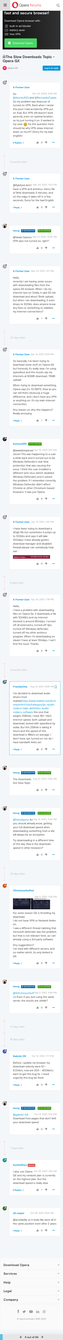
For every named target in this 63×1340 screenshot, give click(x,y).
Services (10, 1273)
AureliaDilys (20, 1164)
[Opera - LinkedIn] (37, 1312)
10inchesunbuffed (23, 890)
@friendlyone (21, 819)
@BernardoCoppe (46, 97)
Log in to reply (51, 68)
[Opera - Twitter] (24, 1312)
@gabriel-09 (20, 1114)
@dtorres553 (21, 97)
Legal (8, 1291)
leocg (16, 230)
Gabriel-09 (19, 1056)
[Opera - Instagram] (44, 1312)
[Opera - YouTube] (30, 1312)
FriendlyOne (20, 686)
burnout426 (20, 443)
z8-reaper (18, 1213)
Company (11, 1299)
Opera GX (13, 68)
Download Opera (23, 43)
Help (7, 1282)
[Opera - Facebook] (18, 1311)
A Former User (21, 87)
